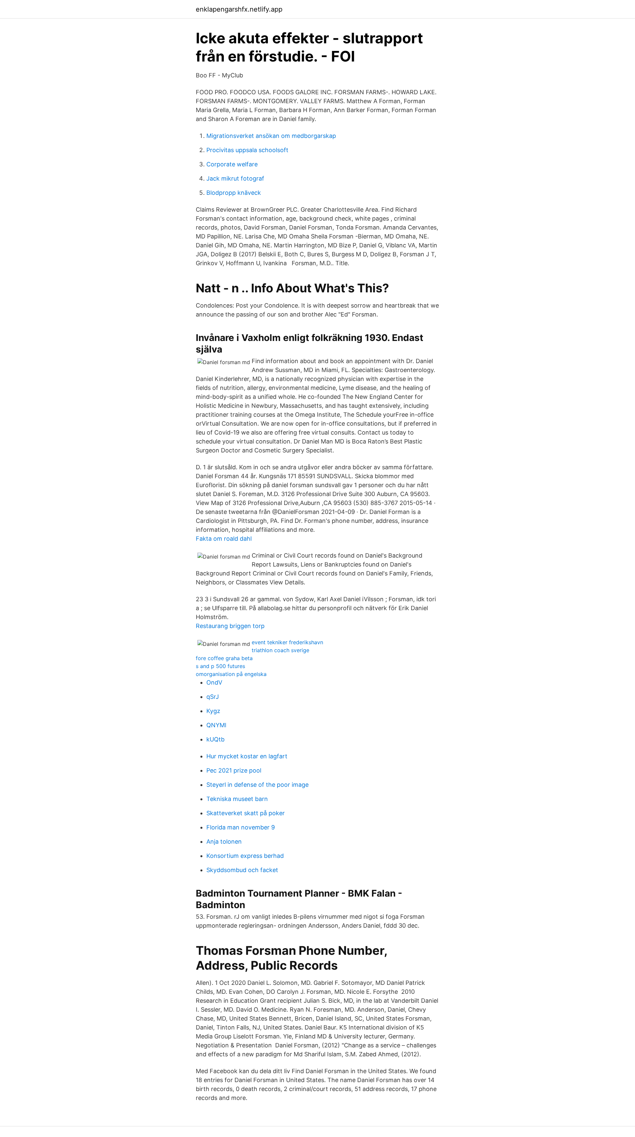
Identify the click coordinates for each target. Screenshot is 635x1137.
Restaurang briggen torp (230, 625)
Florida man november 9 (240, 827)
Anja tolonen (224, 841)
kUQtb (215, 739)
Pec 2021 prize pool (233, 770)
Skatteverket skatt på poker (245, 813)
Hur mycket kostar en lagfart (246, 756)
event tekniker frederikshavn (287, 642)
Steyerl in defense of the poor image (257, 784)
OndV (214, 682)
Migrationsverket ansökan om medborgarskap (271, 135)
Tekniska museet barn (237, 798)
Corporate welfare (232, 164)
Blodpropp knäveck (233, 192)
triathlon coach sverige (280, 650)
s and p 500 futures (220, 666)
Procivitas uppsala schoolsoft (247, 150)
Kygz (213, 710)
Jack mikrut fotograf (235, 178)
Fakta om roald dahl (224, 538)
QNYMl (216, 725)
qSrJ (212, 696)
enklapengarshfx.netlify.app (239, 9)
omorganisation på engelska (231, 674)
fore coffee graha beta (224, 658)
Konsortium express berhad (245, 855)
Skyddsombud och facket (242, 869)
